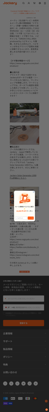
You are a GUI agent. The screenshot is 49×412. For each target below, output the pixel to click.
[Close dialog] (33, 192)
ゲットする (30, 218)
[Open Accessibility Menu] (46, 409)
